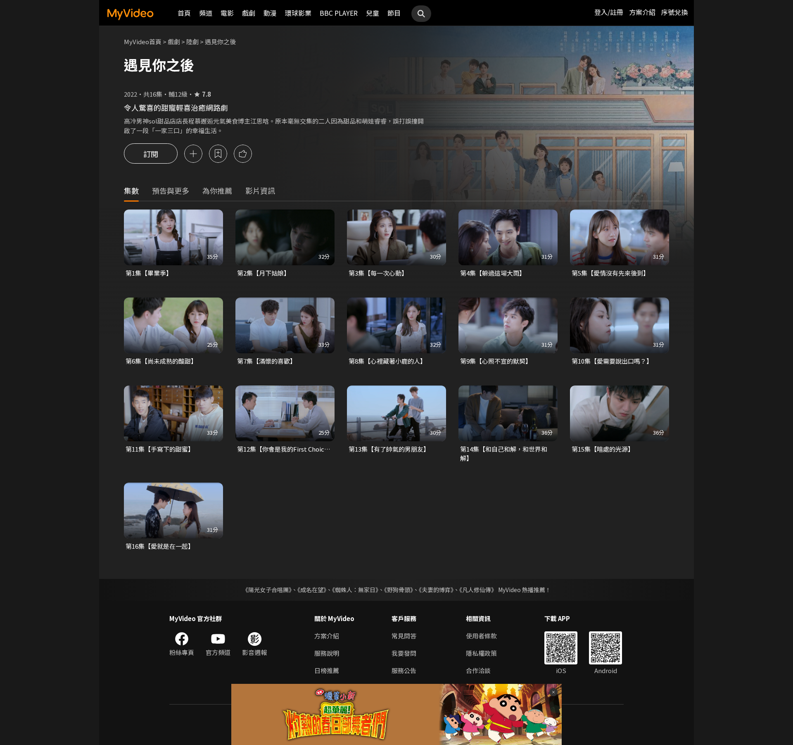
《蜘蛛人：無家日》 (355, 590)
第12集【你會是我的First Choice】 (285, 449)
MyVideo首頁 (142, 41)
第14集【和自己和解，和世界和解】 (503, 453)
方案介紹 (642, 12)
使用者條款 (481, 635)
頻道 (205, 13)
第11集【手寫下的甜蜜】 (160, 449)
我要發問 (404, 653)
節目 (394, 13)
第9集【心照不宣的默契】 (496, 361)
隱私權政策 (481, 653)
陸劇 (192, 41)
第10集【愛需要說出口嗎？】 (612, 361)
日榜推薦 (326, 670)
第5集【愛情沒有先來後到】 (610, 273)
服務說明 (326, 653)
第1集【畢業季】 (149, 273)
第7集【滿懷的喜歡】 (266, 361)
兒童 (372, 13)
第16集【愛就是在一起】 (160, 546)
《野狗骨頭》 (398, 590)
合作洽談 (478, 670)
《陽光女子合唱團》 (267, 590)
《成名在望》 (311, 590)
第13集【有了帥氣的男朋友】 (389, 449)
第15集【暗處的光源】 (603, 449)
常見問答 (404, 635)
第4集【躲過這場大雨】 (492, 273)
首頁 (184, 13)
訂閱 (150, 153)
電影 (227, 13)
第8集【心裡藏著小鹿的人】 (387, 361)
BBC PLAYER (339, 13)
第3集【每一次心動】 (378, 273)
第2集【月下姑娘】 (263, 273)
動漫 (270, 13)
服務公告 (404, 670)
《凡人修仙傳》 (478, 590)
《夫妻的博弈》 (436, 590)
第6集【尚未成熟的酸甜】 (161, 361)
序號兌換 (674, 12)
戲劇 (248, 13)
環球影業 (298, 13)
